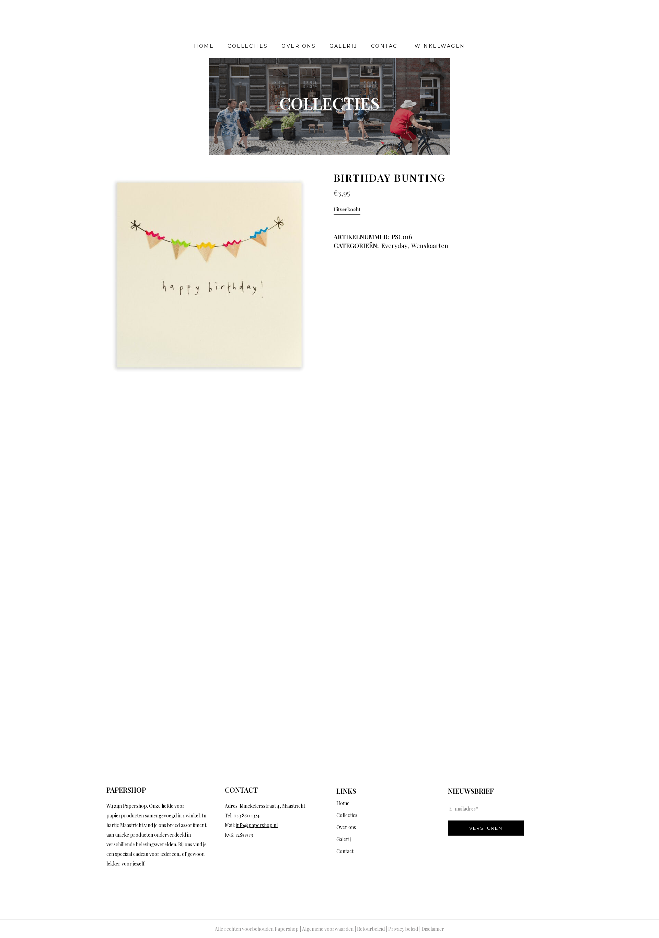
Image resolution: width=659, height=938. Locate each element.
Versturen (485, 828)
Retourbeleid (371, 929)
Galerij (343, 839)
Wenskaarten (429, 246)
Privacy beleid (403, 929)
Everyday (394, 246)
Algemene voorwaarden (328, 929)
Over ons (346, 827)
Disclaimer (432, 929)
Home (342, 803)
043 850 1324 (246, 815)
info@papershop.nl (257, 825)
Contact (345, 851)
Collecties (346, 815)
